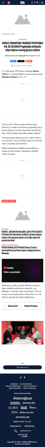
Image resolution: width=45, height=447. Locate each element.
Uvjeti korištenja (26, 384)
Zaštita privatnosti (30, 386)
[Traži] (42, 2)
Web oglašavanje (15, 388)
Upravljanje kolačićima (22, 393)
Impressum (14, 384)
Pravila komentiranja (13, 386)
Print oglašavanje (29, 388)
